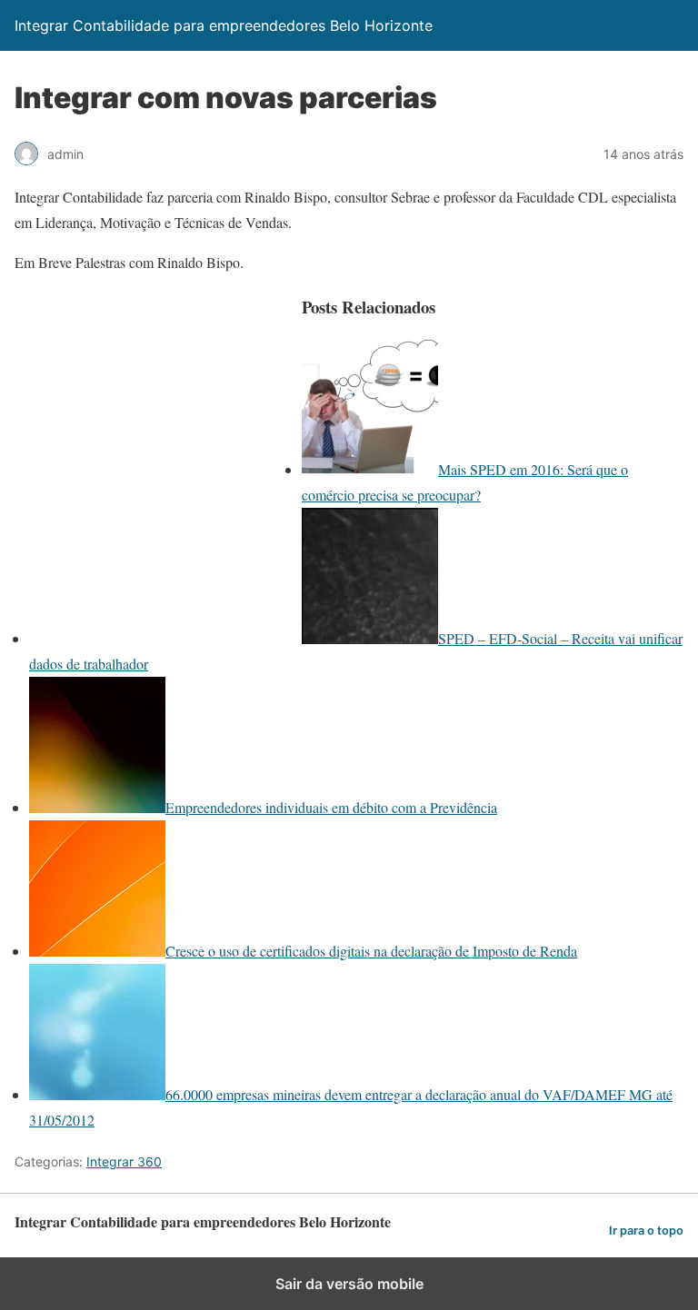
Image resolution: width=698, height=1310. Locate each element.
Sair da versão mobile (349, 1284)
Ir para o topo (646, 1230)
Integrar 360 (124, 1161)
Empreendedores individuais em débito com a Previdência (331, 807)
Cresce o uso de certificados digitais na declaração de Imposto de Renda (371, 950)
